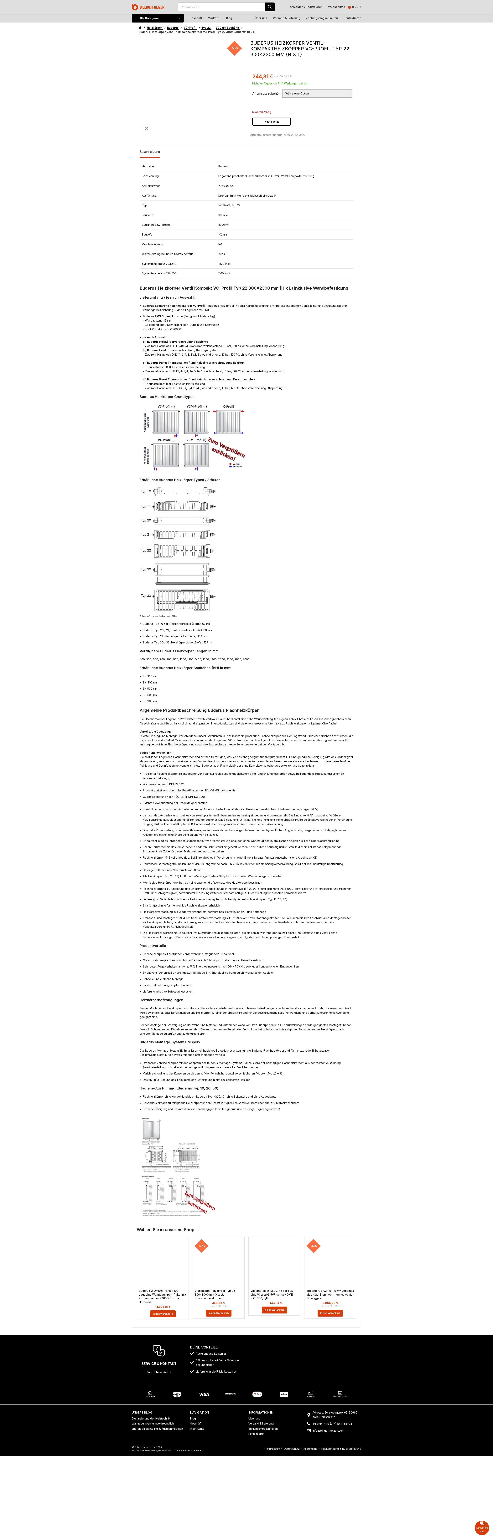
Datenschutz (292, 1448)
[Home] (148, 6)
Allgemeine (311, 1448)
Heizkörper (155, 27)
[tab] (150, 152)
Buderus (173, 27)
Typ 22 (206, 27)
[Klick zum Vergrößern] (146, 128)
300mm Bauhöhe (228, 27)
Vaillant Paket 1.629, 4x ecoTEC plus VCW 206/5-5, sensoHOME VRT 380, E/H (272, 1294)
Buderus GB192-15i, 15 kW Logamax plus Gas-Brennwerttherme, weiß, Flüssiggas (330, 1294)
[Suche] (270, 7)
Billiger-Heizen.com (145, 1447)
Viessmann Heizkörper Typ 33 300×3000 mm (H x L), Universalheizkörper (215, 1294)
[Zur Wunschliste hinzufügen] (184, 1245)
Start (142, 27)
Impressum (273, 1448)
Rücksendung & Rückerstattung (341, 1448)
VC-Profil (190, 27)
